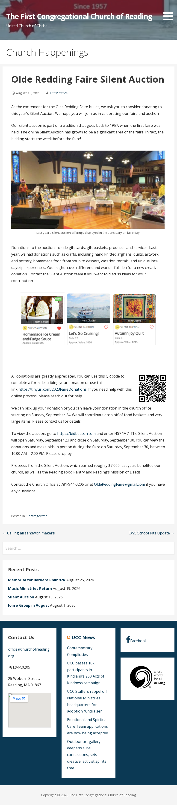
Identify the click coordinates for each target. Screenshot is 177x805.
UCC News (83, 637)
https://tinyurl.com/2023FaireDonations (52, 389)
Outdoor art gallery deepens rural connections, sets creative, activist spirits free (86, 754)
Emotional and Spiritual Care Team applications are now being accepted (87, 726)
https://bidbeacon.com (76, 433)
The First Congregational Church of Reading (79, 16)
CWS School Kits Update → (151, 533)
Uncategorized (37, 516)
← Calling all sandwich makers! (29, 533)
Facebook (138, 640)
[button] (169, 11)
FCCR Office (59, 93)
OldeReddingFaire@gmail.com (119, 484)
